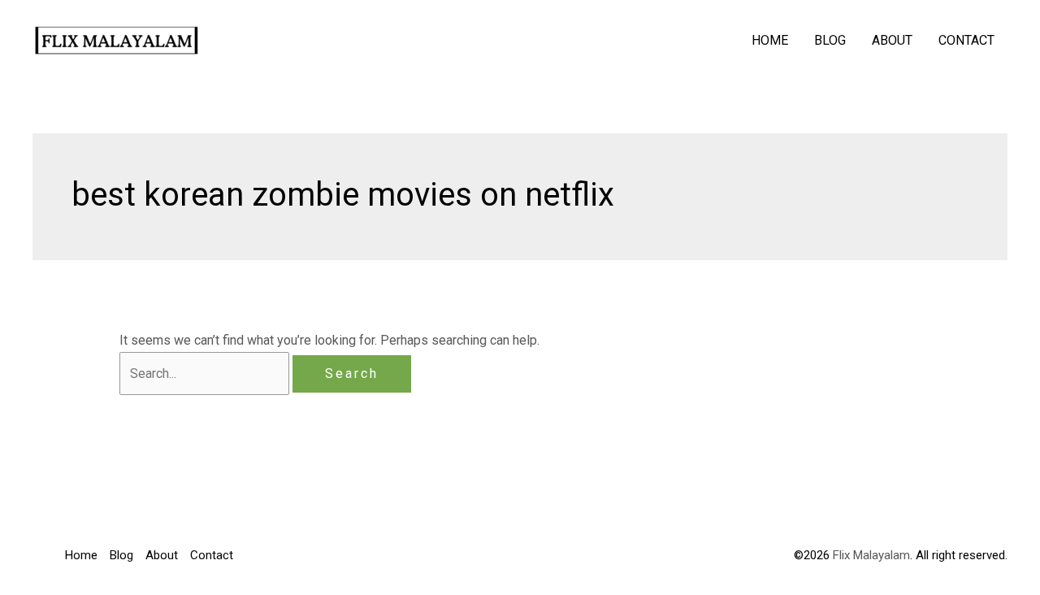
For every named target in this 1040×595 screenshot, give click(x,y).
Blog (830, 40)
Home (770, 40)
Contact (966, 40)
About (892, 40)
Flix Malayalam (870, 555)
